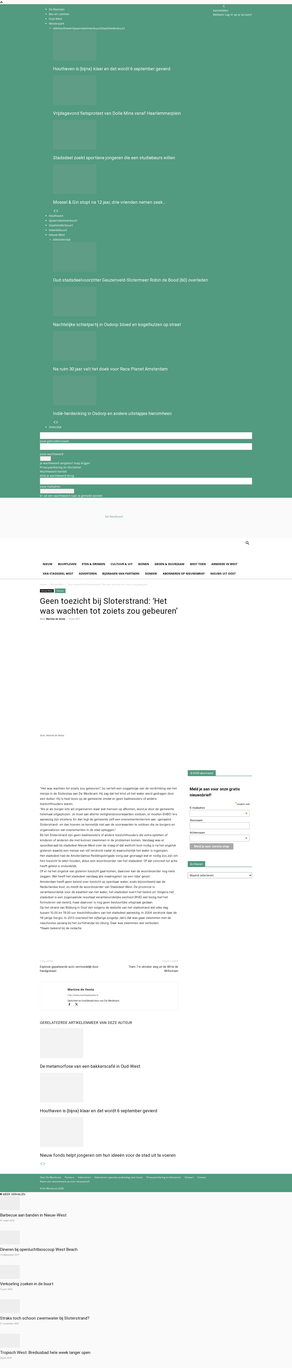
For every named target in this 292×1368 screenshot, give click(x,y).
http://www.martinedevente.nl (83, 995)
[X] (78, 1004)
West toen (198, 564)
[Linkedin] (71, 635)
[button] (247, 543)
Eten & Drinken (93, 564)
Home (43, 584)
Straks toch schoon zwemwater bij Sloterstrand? (44, 1318)
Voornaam (196, 820)
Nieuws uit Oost (223, 573)
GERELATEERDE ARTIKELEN (64, 1022)
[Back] (223, 6)
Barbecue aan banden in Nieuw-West (33, 1215)
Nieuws (60, 590)
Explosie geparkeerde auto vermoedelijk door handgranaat (69, 969)
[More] (90, 635)
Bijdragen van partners (120, 573)
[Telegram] (80, 635)
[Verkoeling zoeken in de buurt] (146, 1272)
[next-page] (44, 1163)
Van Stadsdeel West (58, 573)
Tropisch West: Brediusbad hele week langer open (45, 1352)
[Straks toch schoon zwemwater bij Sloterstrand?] (146, 1306)
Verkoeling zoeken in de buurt (27, 1283)
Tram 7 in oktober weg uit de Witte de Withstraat (153, 969)
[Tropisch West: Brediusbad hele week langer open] (146, 1341)
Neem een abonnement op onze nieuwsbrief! (65, 1181)
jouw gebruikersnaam (54, 441)
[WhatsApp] (53, 635)
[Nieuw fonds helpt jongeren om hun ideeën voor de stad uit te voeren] (109, 1132)
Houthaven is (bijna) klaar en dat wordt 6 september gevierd (98, 1110)
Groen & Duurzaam (169, 564)
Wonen (143, 564)
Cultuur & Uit (121, 564)
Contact (201, 1177)
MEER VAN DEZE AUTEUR (110, 1022)
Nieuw (47, 564)
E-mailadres (219, 807)
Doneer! (151, 573)
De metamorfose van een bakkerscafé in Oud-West (90, 1066)
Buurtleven (67, 564)
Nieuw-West (57, 584)
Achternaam (219, 832)
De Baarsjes (57, 9)
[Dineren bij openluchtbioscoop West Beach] (146, 1238)
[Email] (62, 635)
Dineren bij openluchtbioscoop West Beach (38, 1249)
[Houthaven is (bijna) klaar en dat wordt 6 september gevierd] (109, 1088)
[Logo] (70, 557)
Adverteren (88, 573)
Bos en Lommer (59, 14)
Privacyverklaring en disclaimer (60, 467)
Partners (69, 1177)
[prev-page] (41, 1163)
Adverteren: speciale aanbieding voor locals (118, 1177)
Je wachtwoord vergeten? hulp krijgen (65, 463)
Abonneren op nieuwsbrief (184, 573)
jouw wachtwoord (51, 454)
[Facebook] (44, 635)
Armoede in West (224, 564)
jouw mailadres (50, 486)
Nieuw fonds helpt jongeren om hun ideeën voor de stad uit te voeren (108, 1155)
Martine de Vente (55, 618)
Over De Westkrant (50, 1177)
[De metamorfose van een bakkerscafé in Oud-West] (109, 1043)
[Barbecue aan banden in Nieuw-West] (146, 1203)
